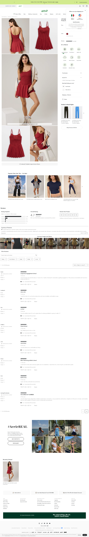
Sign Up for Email (23, 501)
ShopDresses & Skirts (72, 127)
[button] (72, 17)
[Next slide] (74, 2)
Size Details (68, 86)
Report (35, 284)
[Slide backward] (83, 113)
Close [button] (85, 535)
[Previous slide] (14, 2)
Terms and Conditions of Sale (39, 527)
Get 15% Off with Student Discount (43, 501)
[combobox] (81, 265)
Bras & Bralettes (57, 501)
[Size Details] (63, 86)
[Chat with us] (63, 89)
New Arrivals (56, 506)
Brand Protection (74, 527)
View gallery (16, 443)
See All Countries (76, 21)
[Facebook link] (44, 523)
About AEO (73, 500)
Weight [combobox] (28, 259)
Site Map (73, 505)
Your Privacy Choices (31, 535)
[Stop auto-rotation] (76, 2)
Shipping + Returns (66, 94)
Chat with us (68, 89)
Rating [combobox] (3, 259)
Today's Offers (18, 14)
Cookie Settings (23, 535)
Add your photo (16, 438)
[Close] (85, 10)
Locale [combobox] (36, 259)
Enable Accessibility (83, 2)
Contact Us (5, 505)
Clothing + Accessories (32, 14)
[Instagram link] (39, 523)
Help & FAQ (5, 506)
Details (52, 2)
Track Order (5, 500)
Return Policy (5, 501)
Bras (41, 14)
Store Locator (39, 500)
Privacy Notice (7, 535)
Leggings (56, 500)
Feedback (5, 508)
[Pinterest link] (47, 523)
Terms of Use (80, 26)
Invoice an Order (6, 503)
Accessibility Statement (16, 527)
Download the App (40, 505)
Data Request (48, 527)
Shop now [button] (47, 2)
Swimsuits (65, 14)
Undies (45, 14)
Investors (73, 501)
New (24, 14)
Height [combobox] (21, 259)
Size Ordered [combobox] (12, 259)
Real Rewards (22, 500)
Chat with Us (18, 492)
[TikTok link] (41, 523)
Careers (72, 503)
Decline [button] (79, 535)
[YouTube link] (49, 523)
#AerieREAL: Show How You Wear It (44, 503)
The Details (65, 73)
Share (65, 99)
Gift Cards (56, 508)
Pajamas (51, 14)
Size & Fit (64, 77)
